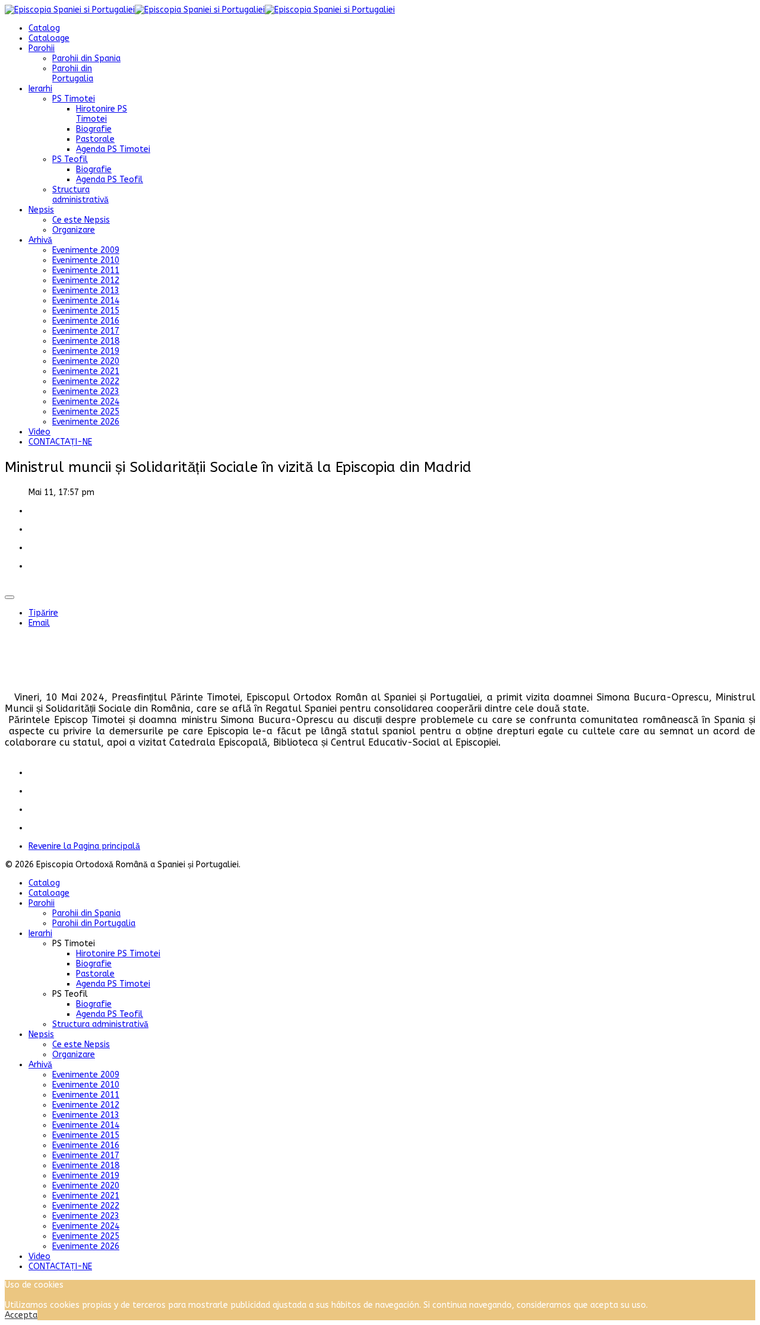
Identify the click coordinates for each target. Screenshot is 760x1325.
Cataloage (48, 38)
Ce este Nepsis (81, 220)
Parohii (41, 48)
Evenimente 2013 (85, 291)
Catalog (44, 28)
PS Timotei (73, 99)
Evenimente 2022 (85, 381)
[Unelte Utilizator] (9, 597)
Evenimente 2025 (85, 412)
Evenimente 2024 (85, 402)
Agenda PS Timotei (113, 149)
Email (39, 623)
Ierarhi (40, 89)
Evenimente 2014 (85, 301)
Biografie (94, 129)
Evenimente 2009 (85, 250)
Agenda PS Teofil (109, 180)
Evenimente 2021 (85, 371)
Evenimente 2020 (85, 361)
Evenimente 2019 (85, 351)
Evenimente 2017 (85, 331)
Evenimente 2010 (85, 260)
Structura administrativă (80, 195)
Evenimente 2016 (85, 321)
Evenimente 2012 (85, 280)
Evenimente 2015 (85, 311)
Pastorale (95, 139)
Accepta (21, 1315)
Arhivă (40, 240)
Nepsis (41, 210)
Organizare (73, 230)
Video (39, 432)
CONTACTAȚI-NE (60, 442)
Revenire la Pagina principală (84, 846)
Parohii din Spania (86, 58)
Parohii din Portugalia (72, 74)
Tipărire (43, 613)
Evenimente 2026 (85, 422)
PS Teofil (70, 159)
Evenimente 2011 (85, 270)
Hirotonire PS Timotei (101, 114)
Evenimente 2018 (85, 341)
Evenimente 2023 (85, 391)
